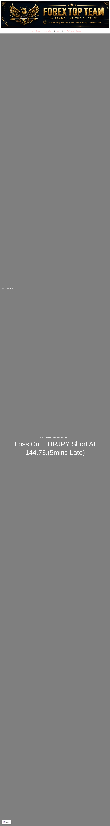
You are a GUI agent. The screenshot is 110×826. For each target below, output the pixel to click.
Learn (57, 31)
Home (31, 31)
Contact (78, 31)
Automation (48, 31)
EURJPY (67, 437)
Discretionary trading (59, 437)
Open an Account (69, 31)
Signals (38, 31)
